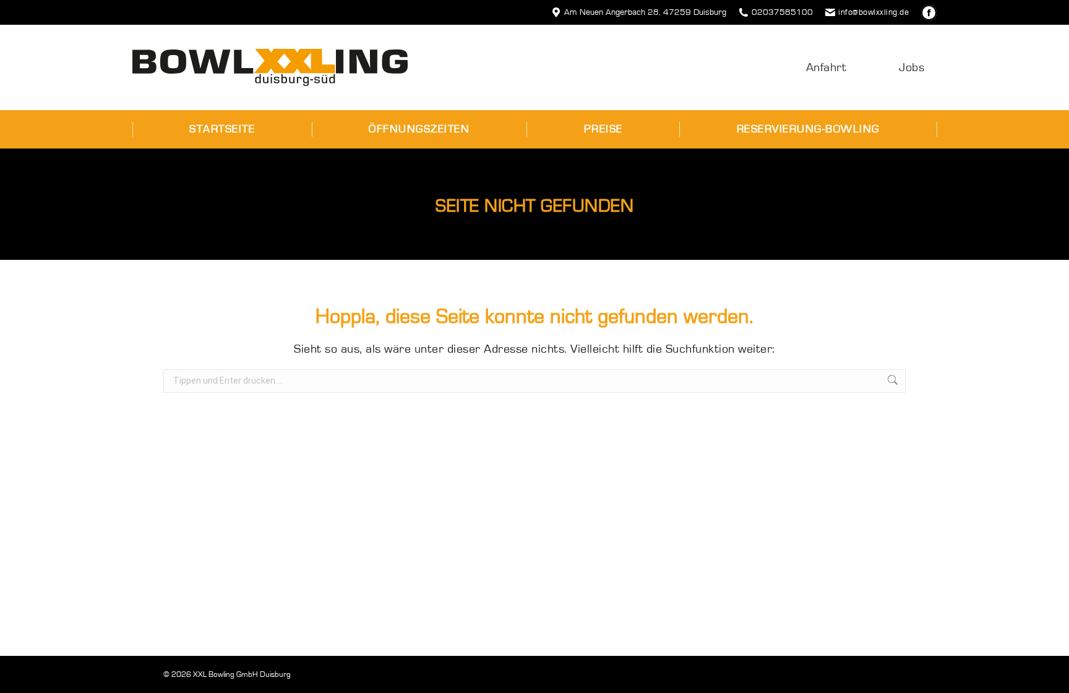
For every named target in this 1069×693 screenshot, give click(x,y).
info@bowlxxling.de (873, 12)
